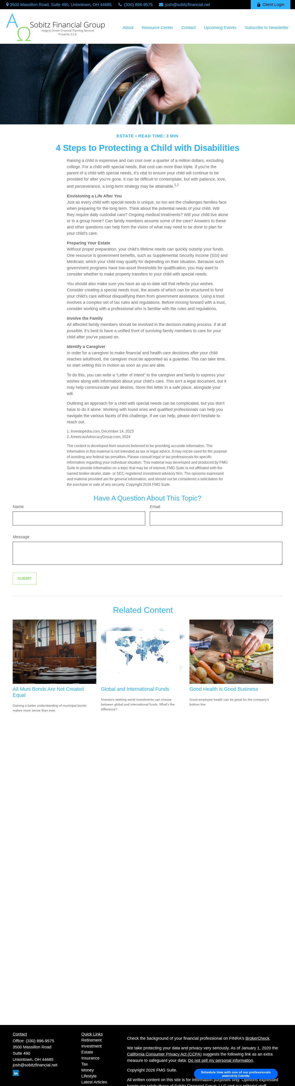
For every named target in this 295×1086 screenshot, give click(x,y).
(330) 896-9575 (138, 4)
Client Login (273, 4)
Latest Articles (94, 1082)
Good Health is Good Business (223, 689)
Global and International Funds (135, 689)
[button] (128, 27)
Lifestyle (89, 1076)
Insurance (90, 1058)
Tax (84, 1064)
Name (18, 506)
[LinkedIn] (16, 1073)
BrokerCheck (257, 1038)
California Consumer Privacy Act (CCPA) (164, 1054)
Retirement (91, 1040)
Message (21, 537)
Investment (91, 1046)
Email (155, 506)
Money (87, 1070)
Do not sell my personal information (220, 1060)
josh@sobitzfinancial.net (187, 4)
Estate (87, 1052)
